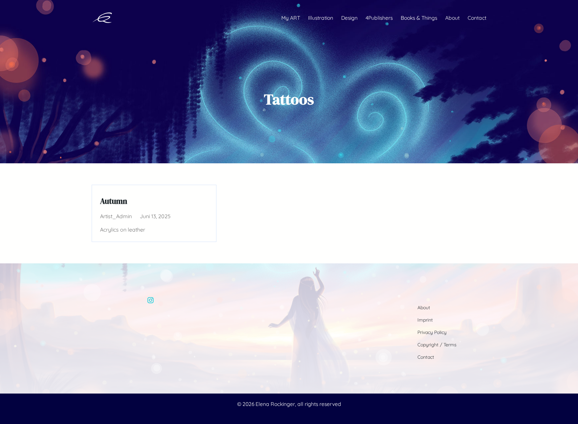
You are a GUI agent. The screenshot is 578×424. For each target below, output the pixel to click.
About (423, 308)
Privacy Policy (432, 332)
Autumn (113, 201)
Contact (425, 357)
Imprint (425, 320)
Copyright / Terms (437, 345)
